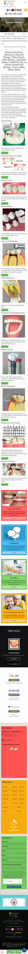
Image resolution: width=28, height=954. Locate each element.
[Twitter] (13, 10)
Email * (4, 851)
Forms (13, 921)
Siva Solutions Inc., (17, 946)
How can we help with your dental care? (12, 864)
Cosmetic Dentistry (14, 653)
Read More (14, 659)
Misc (18, 921)
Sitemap (16, 923)
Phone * (4, 855)
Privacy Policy (19, 877)
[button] (9, 664)
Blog (11, 923)
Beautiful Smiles (6, 921)
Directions (16, 951)
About (11, 920)
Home (7, 920)
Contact (23, 921)
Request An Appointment (14, 886)
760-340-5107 (15, 13)
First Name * (5, 841)
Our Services (9, 34)
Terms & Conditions (10, 877)
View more (14, 518)
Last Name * (5, 846)
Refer (19, 951)
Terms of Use (18, 926)
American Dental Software (17, 943)
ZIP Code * (4, 860)
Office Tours (14, 587)
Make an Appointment (12, 951)
